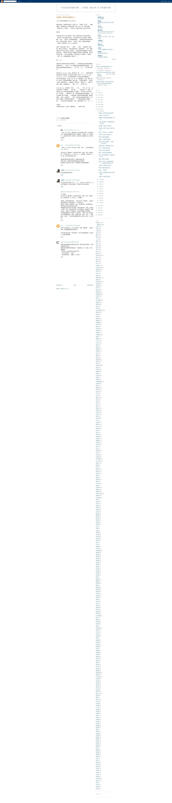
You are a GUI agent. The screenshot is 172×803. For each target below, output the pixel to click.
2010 (99, 205)
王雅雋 (97, 636)
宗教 (97, 316)
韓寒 (97, 475)
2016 (99, 97)
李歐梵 (97, 717)
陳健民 (97, 695)
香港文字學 (99, 493)
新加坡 (97, 569)
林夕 (97, 306)
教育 (97, 237)
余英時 (97, 438)
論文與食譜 (100, 27)
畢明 (97, 406)
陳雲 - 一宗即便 (103, 170)
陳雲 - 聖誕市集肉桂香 (104, 168)
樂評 (97, 396)
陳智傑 (97, 650)
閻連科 (97, 744)
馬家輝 (97, 332)
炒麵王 (97, 732)
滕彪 (97, 730)
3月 (100, 198)
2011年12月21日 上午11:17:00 (71, 130)
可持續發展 (99, 381)
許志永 (97, 548)
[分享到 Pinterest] (69, 118)
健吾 (97, 585)
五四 (97, 758)
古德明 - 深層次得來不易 (105, 165)
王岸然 (97, 369)
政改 (97, 247)
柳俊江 (97, 506)
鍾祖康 (97, 491)
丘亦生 (97, 343)
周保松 (97, 361)
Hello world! (100, 42)
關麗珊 (97, 746)
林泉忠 (97, 595)
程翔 (97, 357)
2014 (99, 102)
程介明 (97, 784)
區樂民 (97, 440)
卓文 (97, 353)
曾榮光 (97, 675)
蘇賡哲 (97, 292)
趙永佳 (97, 687)
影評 (97, 259)
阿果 (97, 648)
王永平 (97, 774)
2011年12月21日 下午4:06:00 (72, 180)
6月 (100, 191)
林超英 (99, 21)
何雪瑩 (97, 418)
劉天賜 (97, 762)
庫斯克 (97, 532)
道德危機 (98, 294)
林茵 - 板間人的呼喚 (104, 159)
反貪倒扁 (98, 497)
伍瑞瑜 (97, 703)
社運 (97, 227)
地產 (97, 337)
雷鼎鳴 (97, 522)
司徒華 (97, 422)
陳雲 (97, 249)
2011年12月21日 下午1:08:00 (72, 145)
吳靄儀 (97, 269)
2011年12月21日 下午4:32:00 (71, 192)
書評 (97, 261)
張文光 (97, 392)
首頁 (75, 285)
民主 (97, 257)
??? (96, 70)
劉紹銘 (97, 587)
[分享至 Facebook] (67, 118)
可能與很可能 (101, 45)
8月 (100, 186)
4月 (100, 195)
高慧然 (97, 469)
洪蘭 (97, 599)
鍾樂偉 (97, 691)
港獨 (97, 485)
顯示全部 (114, 59)
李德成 (97, 444)
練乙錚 (97, 302)
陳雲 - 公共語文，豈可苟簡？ (106, 132)
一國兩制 (98, 225)
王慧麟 (97, 487)
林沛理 (97, 540)
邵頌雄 (97, 644)
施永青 (97, 442)
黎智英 (97, 558)
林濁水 (97, 597)
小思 (97, 530)
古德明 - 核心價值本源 (104, 150)
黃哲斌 (97, 554)
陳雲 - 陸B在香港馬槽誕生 (105, 152)
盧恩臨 (97, 734)
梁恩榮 (97, 725)
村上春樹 (98, 677)
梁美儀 (97, 573)
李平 (97, 394)
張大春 (97, 593)
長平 (97, 288)
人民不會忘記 (99, 310)
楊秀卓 (97, 727)
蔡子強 (97, 324)
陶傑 (97, 279)
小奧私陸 (100, 40)
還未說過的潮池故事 (102, 53)
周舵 (97, 528)
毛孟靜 (97, 634)
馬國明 (97, 552)
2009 (99, 208)
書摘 (97, 355)
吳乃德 (97, 764)
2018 (99, 93)
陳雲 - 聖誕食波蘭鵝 (104, 137)
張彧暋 (97, 709)
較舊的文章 (90, 285)
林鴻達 (97, 723)
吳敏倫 (97, 705)
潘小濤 (97, 512)
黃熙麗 (97, 556)
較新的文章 (59, 285)
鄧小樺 (97, 689)
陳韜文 (97, 520)
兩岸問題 (98, 278)
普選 (97, 253)
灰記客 (99, 48)
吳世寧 (97, 664)
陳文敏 (97, 290)
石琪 (97, 603)
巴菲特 (97, 666)
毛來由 (97, 772)
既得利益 (98, 672)
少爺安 (62, 170)
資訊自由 (98, 255)
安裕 (97, 363)
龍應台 (97, 780)
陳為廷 (97, 752)
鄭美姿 (97, 742)
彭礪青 (97, 713)
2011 (99, 109)
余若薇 (97, 410)
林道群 (97, 721)
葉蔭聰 (97, 436)
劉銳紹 (97, 591)
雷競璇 (97, 654)
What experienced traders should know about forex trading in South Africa (106, 32)
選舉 (97, 298)
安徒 (97, 402)
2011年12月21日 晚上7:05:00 (71, 242)
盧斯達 (97, 546)
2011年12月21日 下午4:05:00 (72, 170)
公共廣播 (98, 615)
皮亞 (97, 447)
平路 (97, 782)
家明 (97, 314)
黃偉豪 (97, 451)
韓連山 (97, 609)
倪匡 (97, 760)
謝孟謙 (97, 642)
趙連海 (97, 489)
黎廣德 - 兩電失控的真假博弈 (106, 113)
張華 (97, 481)
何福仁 (97, 660)
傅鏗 (97, 662)
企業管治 (98, 335)
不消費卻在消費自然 (102, 57)
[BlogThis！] (63, 118)
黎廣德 (97, 320)
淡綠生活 (100, 55)
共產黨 (97, 222)
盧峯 (97, 638)
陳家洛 (97, 516)
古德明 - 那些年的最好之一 (105, 134)
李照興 (97, 536)
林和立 (97, 504)
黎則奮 (97, 754)
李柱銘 (97, 412)
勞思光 (97, 479)
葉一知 (97, 426)
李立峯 (97, 483)
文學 (97, 271)
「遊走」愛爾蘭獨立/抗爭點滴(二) (106, 49)
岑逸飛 (97, 457)
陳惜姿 (97, 339)
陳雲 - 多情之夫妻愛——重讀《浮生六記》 (106, 142)
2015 (99, 100)
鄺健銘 (97, 514)
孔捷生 (97, 296)
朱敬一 (97, 715)
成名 (97, 404)
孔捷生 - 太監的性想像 (104, 139)
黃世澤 (97, 658)
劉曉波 (97, 312)
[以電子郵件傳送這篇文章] (62, 118)
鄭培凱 (97, 371)
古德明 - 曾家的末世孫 (104, 176)
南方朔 (97, 473)
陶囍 (97, 697)
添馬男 (97, 389)
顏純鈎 (97, 656)
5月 (100, 193)
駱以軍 (97, 611)
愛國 (97, 275)
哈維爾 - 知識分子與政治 (105, 126)
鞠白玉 (97, 699)
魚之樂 (99, 26)
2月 (100, 200)
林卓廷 (97, 538)
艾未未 (97, 414)
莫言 (97, 449)
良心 (97, 263)
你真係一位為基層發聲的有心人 (104, 66)
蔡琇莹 (97, 685)
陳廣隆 (97, 750)
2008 (99, 210)
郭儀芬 (97, 740)
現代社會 (98, 267)
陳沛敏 (97, 330)
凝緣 (97, 477)
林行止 (97, 632)
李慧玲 (97, 434)
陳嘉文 (97, 408)
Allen (62, 192)
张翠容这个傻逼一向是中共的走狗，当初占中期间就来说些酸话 (105, 82)
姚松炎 (97, 463)
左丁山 (97, 707)
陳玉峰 (97, 518)
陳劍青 (97, 579)
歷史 (97, 241)
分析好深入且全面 (100, 78)
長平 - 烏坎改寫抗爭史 (104, 148)
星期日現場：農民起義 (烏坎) (106, 145)
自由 (97, 245)
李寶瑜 (97, 630)
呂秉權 (97, 383)
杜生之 (99, 35)
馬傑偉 (97, 318)
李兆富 (97, 770)
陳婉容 (97, 581)
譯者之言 (100, 44)
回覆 (62, 140)
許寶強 (97, 736)
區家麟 (99, 52)
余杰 (97, 453)
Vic (61, 145)
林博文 (97, 424)
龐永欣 (97, 398)
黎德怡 (97, 756)
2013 (99, 104)
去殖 (97, 430)
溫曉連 (97, 510)
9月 (100, 184)
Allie (62, 242)
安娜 (97, 377)
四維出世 (98, 365)
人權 (97, 231)
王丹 (97, 544)
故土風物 (98, 300)
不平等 (97, 701)
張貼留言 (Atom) (64, 288)
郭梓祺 (97, 359)
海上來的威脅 (101, 18)
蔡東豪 (97, 575)
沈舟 (97, 542)
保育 (97, 400)
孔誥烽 (97, 375)
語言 (64, 119)
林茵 (97, 345)
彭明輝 (97, 624)
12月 (100, 111)
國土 (97, 367)
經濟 (97, 308)
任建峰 (97, 613)
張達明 (97, 711)
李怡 (97, 233)
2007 (99, 212)
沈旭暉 (97, 679)
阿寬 (97, 748)
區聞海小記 (101, 17)
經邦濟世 (98, 459)
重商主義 (98, 778)
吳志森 (97, 284)
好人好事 (98, 461)
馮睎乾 (97, 351)
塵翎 (97, 347)
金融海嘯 (98, 550)
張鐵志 (97, 567)
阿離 (97, 373)
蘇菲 (97, 416)
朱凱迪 (97, 571)
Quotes (97, 341)
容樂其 (97, 766)
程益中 (97, 605)
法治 (97, 243)
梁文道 (97, 286)
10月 (100, 181)
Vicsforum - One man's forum (86, 7)
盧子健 (97, 601)
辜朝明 (97, 776)
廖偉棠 (97, 565)
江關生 (97, 508)
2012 (99, 106)
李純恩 (97, 328)
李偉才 (97, 768)
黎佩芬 (97, 524)
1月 (100, 202)
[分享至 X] (65, 118)
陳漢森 (97, 652)
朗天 (97, 432)
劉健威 (97, 428)
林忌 (97, 385)
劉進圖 (97, 589)
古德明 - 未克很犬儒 (104, 115)
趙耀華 (97, 738)
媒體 (97, 235)
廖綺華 (97, 668)
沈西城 (97, 681)
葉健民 (97, 607)
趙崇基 (97, 387)
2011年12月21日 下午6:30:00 (72, 225)
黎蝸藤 (97, 561)
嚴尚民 (97, 620)
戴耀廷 (97, 304)
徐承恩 (97, 534)
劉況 (97, 618)
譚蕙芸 (97, 379)
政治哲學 (98, 282)
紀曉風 (97, 787)
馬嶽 (97, 326)
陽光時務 (100, 30)
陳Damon (98, 693)
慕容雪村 (98, 628)
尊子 (97, 420)
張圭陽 (97, 622)
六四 (97, 273)
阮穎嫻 (97, 646)
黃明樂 (97, 495)
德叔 (97, 626)
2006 (99, 215)
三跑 (97, 526)
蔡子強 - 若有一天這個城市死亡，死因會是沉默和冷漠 (106, 162)
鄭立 (97, 467)
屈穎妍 (97, 563)
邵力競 (97, 789)
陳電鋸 (97, 583)
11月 (100, 179)
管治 (97, 229)
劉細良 (97, 471)
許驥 (97, 465)
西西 (97, 577)
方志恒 (97, 501)
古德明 (61, 119)
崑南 (97, 499)
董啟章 (97, 683)
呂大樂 (97, 455)
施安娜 (97, 670)
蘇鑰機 (97, 640)
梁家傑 (97, 349)
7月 (100, 188)
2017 (99, 95)
